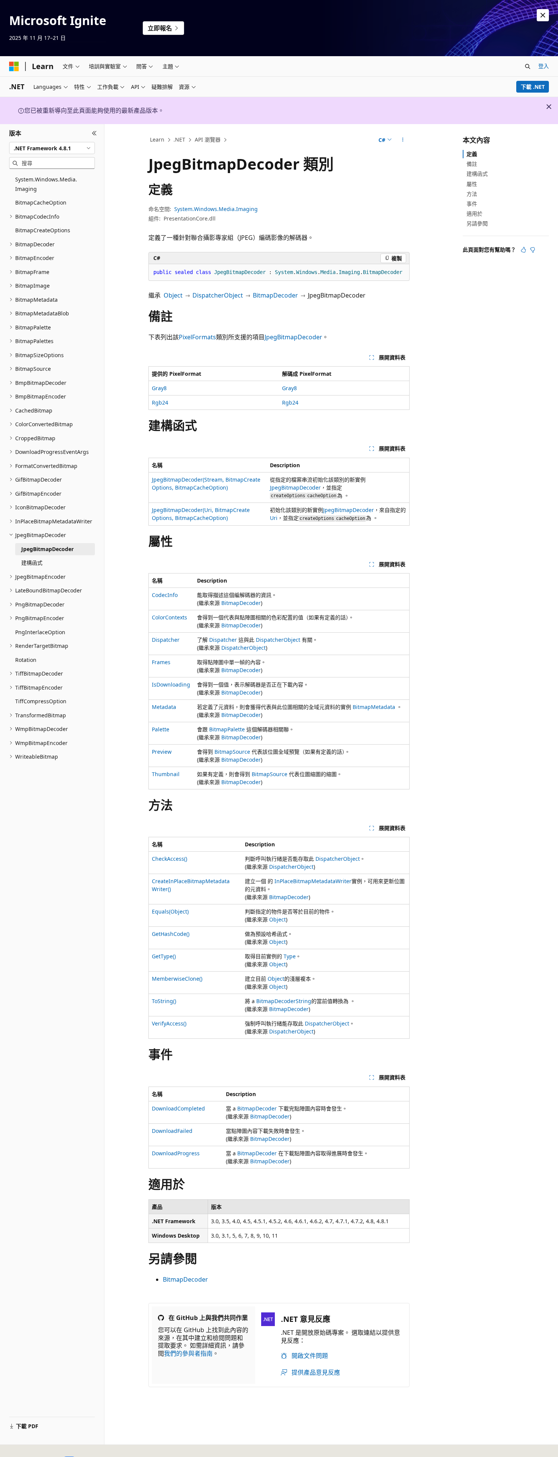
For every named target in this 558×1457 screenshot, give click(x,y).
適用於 (474, 213)
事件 (472, 203)
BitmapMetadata (374, 706)
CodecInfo (165, 595)
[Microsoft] (14, 66)
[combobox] (52, 148)
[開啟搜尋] (527, 66)
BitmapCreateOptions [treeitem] (42, 230)
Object (173, 295)
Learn (157, 139)
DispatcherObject (217, 295)
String (303, 1001)
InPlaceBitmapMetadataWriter (313, 881)
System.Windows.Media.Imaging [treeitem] (46, 184)
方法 (472, 193)
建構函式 (477, 173)
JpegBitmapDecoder (293, 337)
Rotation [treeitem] (25, 659)
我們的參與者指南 (188, 1353)
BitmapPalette (227, 729)
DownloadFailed (172, 1130)
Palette (160, 729)
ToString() (164, 1001)
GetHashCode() (170, 933)
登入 (543, 65)
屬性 (472, 183)
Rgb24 (160, 402)
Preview (162, 751)
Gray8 (159, 388)
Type (290, 956)
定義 (472, 154)
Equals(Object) (170, 911)
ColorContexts (169, 617)
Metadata (164, 706)
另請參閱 (477, 223)
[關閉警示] (543, 15)
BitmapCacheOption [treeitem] (40, 202)
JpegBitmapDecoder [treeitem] (47, 549)
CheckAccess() (169, 858)
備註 (472, 163)
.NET (179, 139)
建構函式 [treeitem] (32, 562)
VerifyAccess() (169, 1023)
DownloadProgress (176, 1153)
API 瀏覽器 (208, 139)
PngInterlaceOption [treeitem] (40, 632)
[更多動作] (403, 140)
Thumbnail (166, 774)
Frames (161, 662)
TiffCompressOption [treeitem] (40, 701)
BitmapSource (232, 751)
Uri (273, 517)
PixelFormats (197, 337)
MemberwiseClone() (177, 978)
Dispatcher (166, 639)
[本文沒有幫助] (532, 249)
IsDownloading (171, 684)
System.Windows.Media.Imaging (216, 209)
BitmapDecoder (275, 295)
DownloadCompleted (178, 1108)
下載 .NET (533, 86)
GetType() (164, 956)
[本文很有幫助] (523, 249)
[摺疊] (94, 133)
